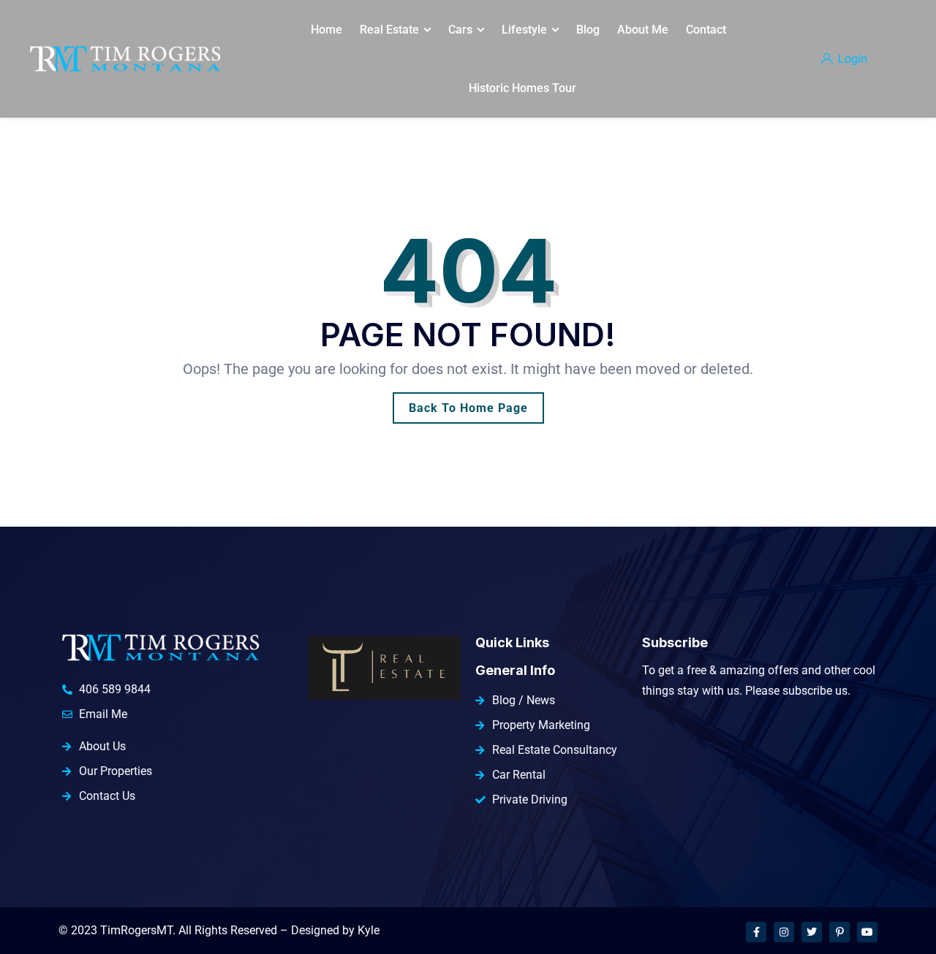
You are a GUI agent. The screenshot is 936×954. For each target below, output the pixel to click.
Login (851, 59)
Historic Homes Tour (522, 88)
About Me (642, 30)
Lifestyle (524, 30)
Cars (460, 30)
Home (326, 30)
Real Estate (389, 30)
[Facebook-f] (756, 932)
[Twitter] (811, 932)
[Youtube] (867, 932)
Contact (706, 30)
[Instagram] (784, 932)
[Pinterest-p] (839, 932)
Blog (588, 30)
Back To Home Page (468, 408)
